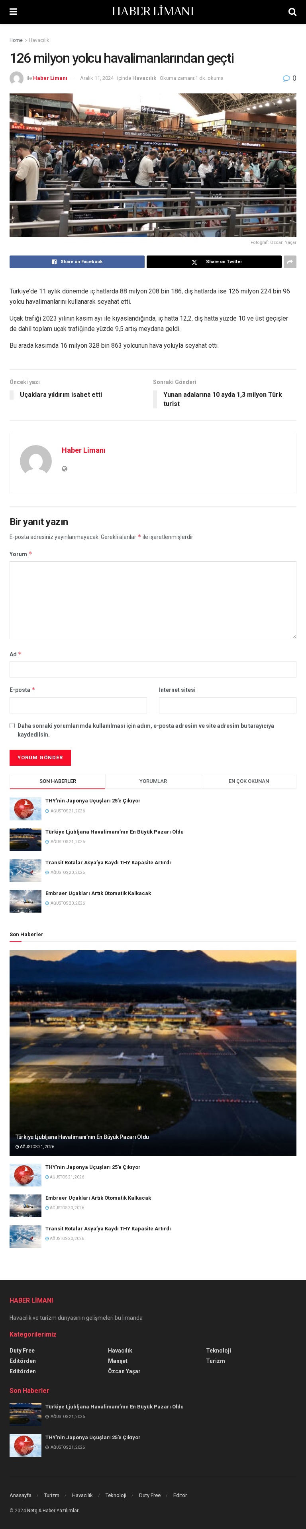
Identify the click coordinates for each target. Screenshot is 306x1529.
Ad (16, 654)
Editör (180, 1495)
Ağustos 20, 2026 (66, 1208)
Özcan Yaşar (124, 1371)
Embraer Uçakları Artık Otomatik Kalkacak (98, 893)
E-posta (22, 689)
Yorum (21, 554)
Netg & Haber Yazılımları (53, 1510)
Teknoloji (218, 1350)
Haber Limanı (50, 78)
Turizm (215, 1361)
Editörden (23, 1361)
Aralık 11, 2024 (97, 78)
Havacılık (39, 40)
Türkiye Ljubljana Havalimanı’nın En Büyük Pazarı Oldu (114, 832)
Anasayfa (20, 1495)
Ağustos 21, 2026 (36, 1147)
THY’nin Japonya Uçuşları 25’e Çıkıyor (93, 801)
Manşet (118, 1361)
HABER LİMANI (153, 12)
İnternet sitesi (177, 690)
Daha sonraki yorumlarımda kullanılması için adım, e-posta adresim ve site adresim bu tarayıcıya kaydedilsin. (146, 730)
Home (16, 40)
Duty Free (22, 1350)
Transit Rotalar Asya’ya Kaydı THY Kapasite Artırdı (108, 863)
